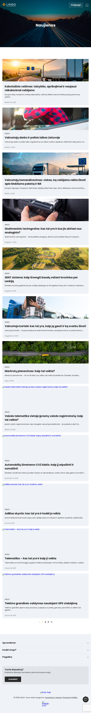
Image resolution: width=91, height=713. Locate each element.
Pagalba (7, 656)
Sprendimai (9, 642)
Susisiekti (12, 679)
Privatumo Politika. (70, 697)
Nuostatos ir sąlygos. (53, 697)
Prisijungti (76, 5)
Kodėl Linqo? (9, 649)
